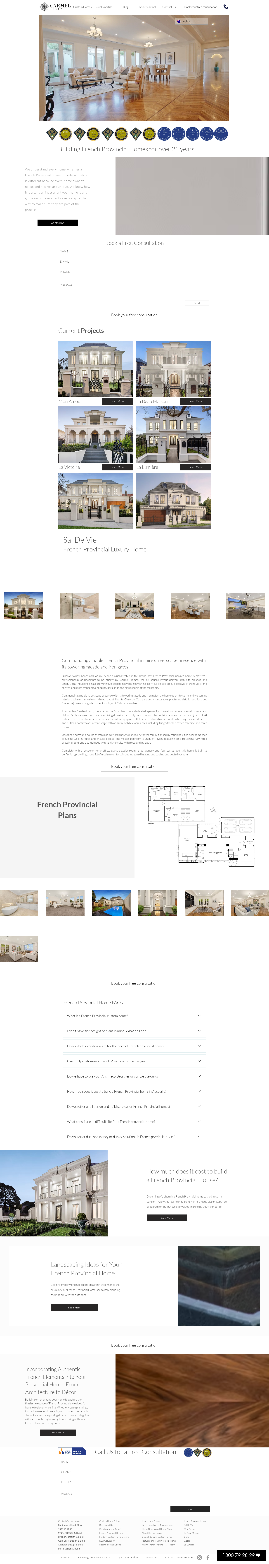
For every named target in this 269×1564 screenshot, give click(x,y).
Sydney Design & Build (70, 1532)
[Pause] (43, 117)
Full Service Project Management (157, 1525)
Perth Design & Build (69, 1548)
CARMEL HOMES (183, 1557)
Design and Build (107, 1525)
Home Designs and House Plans (157, 1529)
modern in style (76, 175)
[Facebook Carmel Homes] (208, 1557)
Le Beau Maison (191, 1533)
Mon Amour (190, 1529)
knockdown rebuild (36, 1411)
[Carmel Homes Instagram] (199, 1557)
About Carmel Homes (152, 1533)
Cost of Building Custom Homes (157, 1536)
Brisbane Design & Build (71, 1536)
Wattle (187, 1540)
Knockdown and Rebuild (110, 1529)
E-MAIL (64, 261)
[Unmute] (49, 117)
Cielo (186, 1536)
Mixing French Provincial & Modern (158, 1544)
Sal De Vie (188, 1525)
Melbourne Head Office (70, 1524)
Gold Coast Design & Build (71, 1540)
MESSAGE (66, 284)
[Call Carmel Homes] (226, 7)
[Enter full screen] (225, 117)
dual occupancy (67, 1415)
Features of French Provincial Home (159, 1540)
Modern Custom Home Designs (114, 1536)
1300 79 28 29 (65, 1529)
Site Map (66, 1557)
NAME (64, 251)
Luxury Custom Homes (195, 1521)
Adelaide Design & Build (70, 1544)
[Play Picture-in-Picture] (219, 117)
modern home (74, 1411)
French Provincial (185, 1196)
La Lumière (189, 1544)
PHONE (65, 271)
